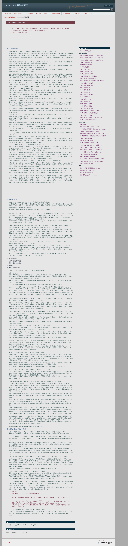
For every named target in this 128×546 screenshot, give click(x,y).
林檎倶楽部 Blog (18, 13)
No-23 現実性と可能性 (86, 106)
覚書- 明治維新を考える (86, 172)
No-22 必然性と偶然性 (86, 103)
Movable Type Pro (105, 542)
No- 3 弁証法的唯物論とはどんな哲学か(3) (91, 60)
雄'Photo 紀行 (66, 13)
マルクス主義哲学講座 (9, 17)
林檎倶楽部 (8, 13)
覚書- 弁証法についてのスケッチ (89, 170)
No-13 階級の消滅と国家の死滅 (88, 154)
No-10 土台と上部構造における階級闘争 (91, 147)
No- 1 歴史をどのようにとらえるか (89, 126)
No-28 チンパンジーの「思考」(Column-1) (91, 117)
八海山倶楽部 (77, 13)
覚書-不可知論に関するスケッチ (89, 175)
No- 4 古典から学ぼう (86, 62)
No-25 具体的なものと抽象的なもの (90, 110)
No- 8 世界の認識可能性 (86, 71)
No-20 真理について (85, 99)
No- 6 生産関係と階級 (86, 138)
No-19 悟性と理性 (85, 97)
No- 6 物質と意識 (84, 67)
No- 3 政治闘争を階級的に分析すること (91, 131)
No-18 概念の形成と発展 (23, 17)
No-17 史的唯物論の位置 (86, 163)
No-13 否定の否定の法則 (86, 83)
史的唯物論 (83, 124)
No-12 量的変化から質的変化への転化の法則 (92, 80)
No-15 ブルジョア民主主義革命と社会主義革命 (93, 159)
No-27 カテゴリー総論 (86, 115)
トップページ (15, 32)
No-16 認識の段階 (85, 90)
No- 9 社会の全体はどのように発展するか (91, 145)
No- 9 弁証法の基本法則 (86, 74)
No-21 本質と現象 (85, 101)
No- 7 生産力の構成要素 (86, 140)
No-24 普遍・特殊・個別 (86, 108)
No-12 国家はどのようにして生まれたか (91, 152)
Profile (85, 13)
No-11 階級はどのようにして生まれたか (91, 149)
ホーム (8, 542)
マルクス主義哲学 (55, 13)
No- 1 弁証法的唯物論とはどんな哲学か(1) (91, 55)
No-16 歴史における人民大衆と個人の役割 (91, 161)
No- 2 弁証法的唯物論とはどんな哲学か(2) (91, 57)
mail (91, 13)
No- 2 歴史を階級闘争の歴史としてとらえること (93, 129)
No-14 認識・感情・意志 (86, 85)
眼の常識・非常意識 (41, 13)
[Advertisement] (43, 40)
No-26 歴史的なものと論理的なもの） (90, 113)
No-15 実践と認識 (85, 87)
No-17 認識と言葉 (85, 92)
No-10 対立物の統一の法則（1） (89, 76)
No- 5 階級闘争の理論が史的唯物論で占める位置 (93, 136)
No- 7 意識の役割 (84, 69)
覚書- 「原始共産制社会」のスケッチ (90, 168)
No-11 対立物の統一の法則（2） (89, 78)
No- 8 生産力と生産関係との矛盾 (89, 143)
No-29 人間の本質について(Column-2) (90, 120)
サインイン (108, 5)
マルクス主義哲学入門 (85, 51)
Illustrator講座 (29, 13)
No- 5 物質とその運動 (86, 64)
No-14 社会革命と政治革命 (87, 156)
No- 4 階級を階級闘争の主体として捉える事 (92, 133)
